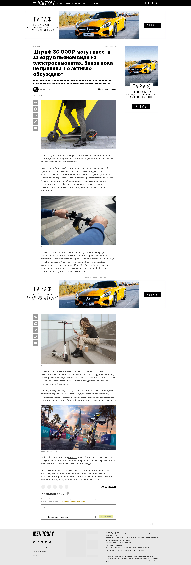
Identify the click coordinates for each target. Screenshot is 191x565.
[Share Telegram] (35, 115)
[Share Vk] (35, 102)
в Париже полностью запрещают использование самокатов (77, 155)
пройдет (72, 457)
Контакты (36, 555)
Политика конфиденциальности (43, 547)
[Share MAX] (35, 109)
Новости (43, 46)
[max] (50, 542)
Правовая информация (40, 551)
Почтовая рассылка (147, 3)
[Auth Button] (157, 3)
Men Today (46, 3)
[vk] (38, 542)
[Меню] (34, 3)
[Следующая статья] (95, 524)
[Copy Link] (35, 122)
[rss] (34, 542)
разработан (65, 168)
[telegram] (42, 542)
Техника (36, 46)
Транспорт (41, 95)
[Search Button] (152, 3)
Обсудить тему (108, 89)
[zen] (46, 542)
